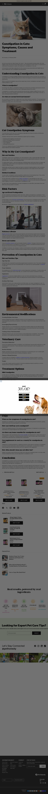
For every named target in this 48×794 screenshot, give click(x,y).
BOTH (24, 400)
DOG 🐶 (24, 394)
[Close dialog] (1, 381)
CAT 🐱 (24, 397)
